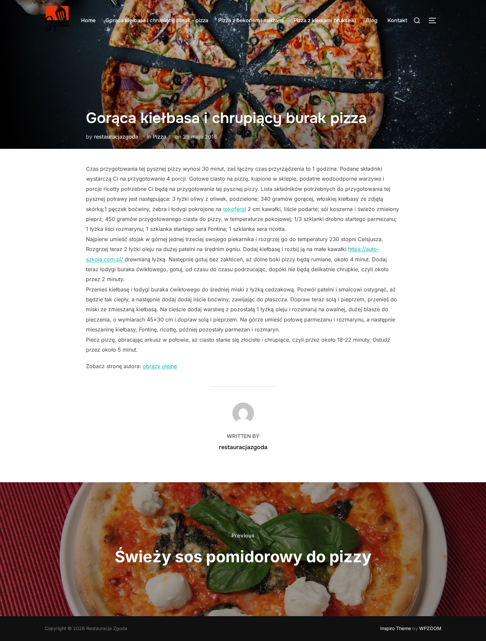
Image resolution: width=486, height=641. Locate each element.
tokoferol (234, 209)
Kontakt (397, 20)
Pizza (159, 136)
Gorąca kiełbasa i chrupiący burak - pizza (156, 20)
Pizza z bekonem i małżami (251, 20)
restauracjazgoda (116, 136)
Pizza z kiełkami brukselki (325, 20)
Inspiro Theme (395, 628)
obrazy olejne (160, 366)
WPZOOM (430, 628)
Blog (372, 20)
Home (88, 20)
